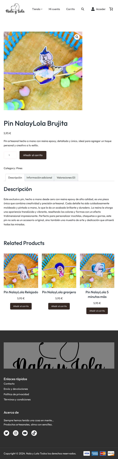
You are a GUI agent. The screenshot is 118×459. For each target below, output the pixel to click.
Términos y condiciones (17, 399)
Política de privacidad (16, 394)
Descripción (15, 177)
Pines (19, 168)
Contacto (9, 383)
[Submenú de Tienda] (41, 9)
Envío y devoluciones (16, 388)
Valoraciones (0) (66, 177)
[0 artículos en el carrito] (111, 9)
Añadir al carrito (33, 155)
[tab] (15, 177)
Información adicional (39, 177)
